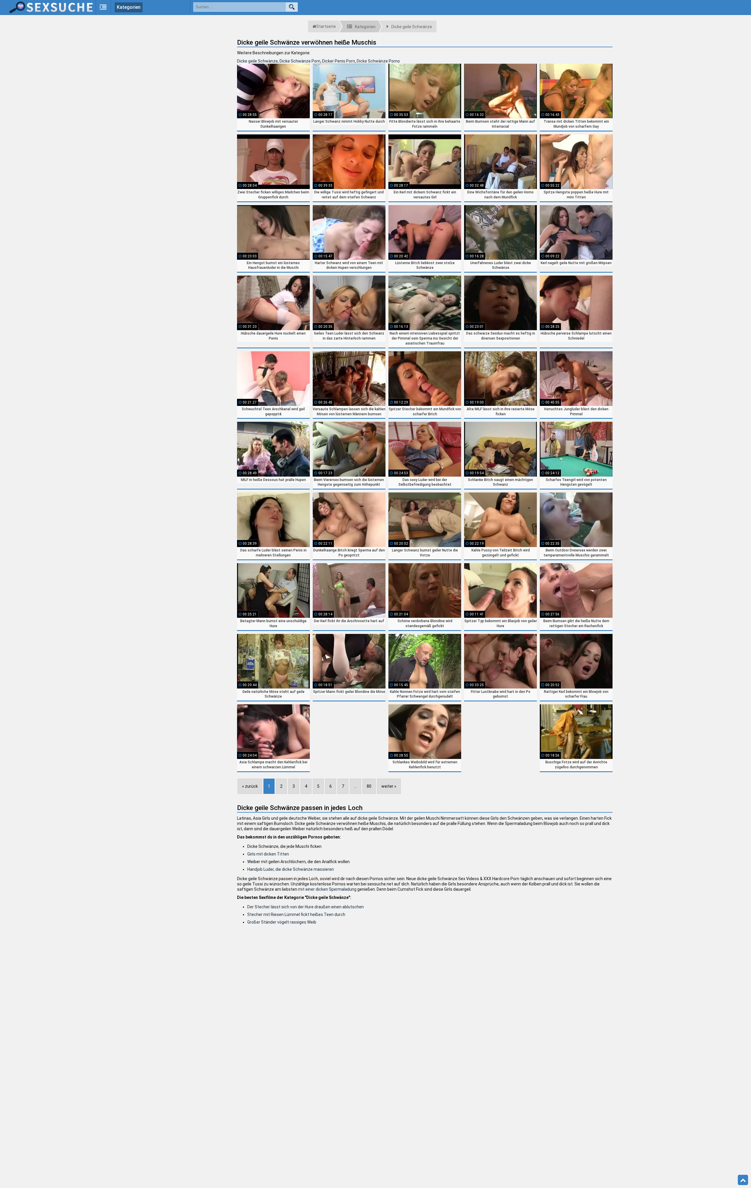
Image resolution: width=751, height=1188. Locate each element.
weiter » (388, 786)
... (355, 786)
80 (369, 786)
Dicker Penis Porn (338, 61)
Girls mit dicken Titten (268, 854)
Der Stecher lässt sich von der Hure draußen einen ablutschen (305, 907)
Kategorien (129, 7)
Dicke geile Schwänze (257, 61)
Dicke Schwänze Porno (378, 61)
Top (743, 1180)
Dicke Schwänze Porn (300, 61)
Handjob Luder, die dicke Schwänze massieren (290, 869)
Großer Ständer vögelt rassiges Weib (281, 922)
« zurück (250, 786)
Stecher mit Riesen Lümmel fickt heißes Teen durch (296, 914)
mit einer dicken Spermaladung (327, 889)
